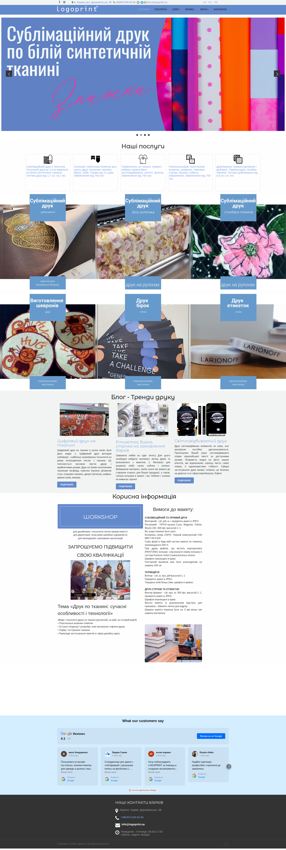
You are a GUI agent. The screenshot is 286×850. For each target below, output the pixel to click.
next (277, 73)
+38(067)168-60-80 (125, 2)
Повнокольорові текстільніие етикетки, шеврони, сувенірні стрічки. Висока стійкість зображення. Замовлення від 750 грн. (189, 172)
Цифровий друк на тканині (76, 443)
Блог (175, 9)
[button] (57, 766)
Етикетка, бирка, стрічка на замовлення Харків (140, 446)
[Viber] (138, 2)
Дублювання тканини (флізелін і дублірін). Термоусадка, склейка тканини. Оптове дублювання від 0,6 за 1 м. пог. (237, 171)
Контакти (220, 9)
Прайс (189, 9)
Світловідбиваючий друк (201, 441)
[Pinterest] (64, 2)
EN (216, 2)
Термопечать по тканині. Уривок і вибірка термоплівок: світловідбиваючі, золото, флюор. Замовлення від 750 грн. (142, 171)
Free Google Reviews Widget (144, 790)
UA (205, 2)
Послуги (160, 9)
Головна (144, 9)
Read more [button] (67, 772)
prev (9, 73)
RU (211, 2)
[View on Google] (64, 754)
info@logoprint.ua (157, 2)
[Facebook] (59, 2)
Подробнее (66, 484)
